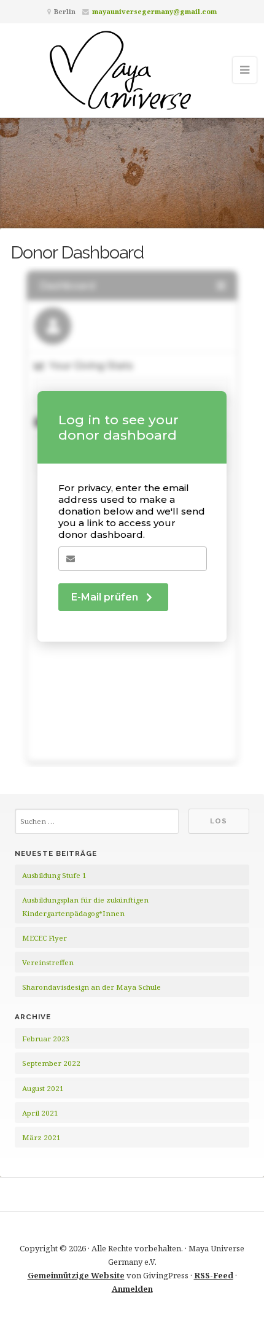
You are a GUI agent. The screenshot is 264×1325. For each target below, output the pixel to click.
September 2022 (51, 1063)
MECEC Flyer (44, 937)
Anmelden (132, 1288)
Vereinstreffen (48, 962)
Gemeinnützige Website (76, 1275)
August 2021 (43, 1088)
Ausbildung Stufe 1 (54, 875)
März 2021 (41, 1137)
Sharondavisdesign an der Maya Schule (91, 987)
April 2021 (40, 1112)
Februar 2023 (46, 1038)
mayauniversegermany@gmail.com (154, 11)
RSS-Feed (213, 1275)
